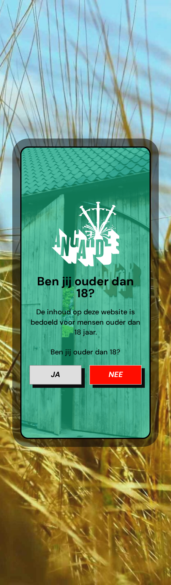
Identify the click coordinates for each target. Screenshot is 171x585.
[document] (85, 292)
